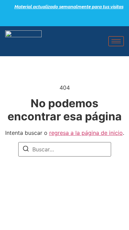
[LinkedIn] (66, 19)
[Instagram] (78, 19)
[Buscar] (26, 149)
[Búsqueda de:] (64, 149)
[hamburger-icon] (116, 41)
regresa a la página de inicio (86, 132)
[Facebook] (54, 19)
